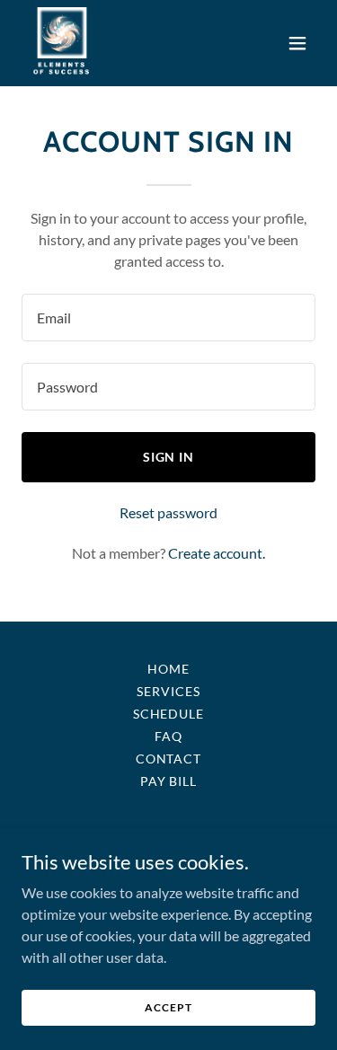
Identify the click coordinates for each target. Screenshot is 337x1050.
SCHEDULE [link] (169, 713)
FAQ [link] (168, 736)
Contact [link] (169, 758)
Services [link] (168, 691)
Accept (168, 1007)
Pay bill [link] (169, 781)
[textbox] (168, 317)
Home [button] (168, 668)
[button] (297, 43)
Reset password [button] (168, 512)
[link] (62, 43)
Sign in (169, 456)
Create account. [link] (216, 552)
